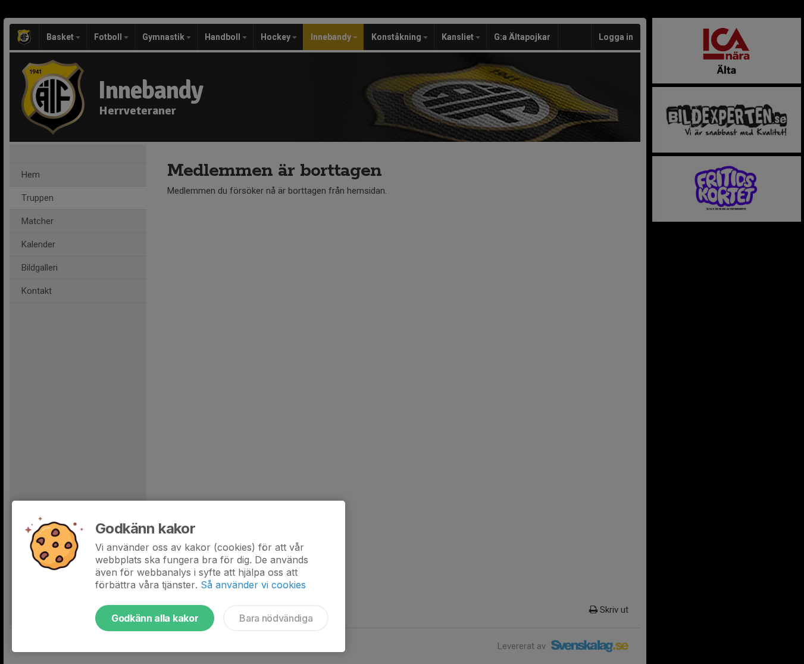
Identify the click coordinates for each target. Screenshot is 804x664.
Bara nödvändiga (275, 618)
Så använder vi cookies (253, 585)
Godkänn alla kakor (154, 618)
